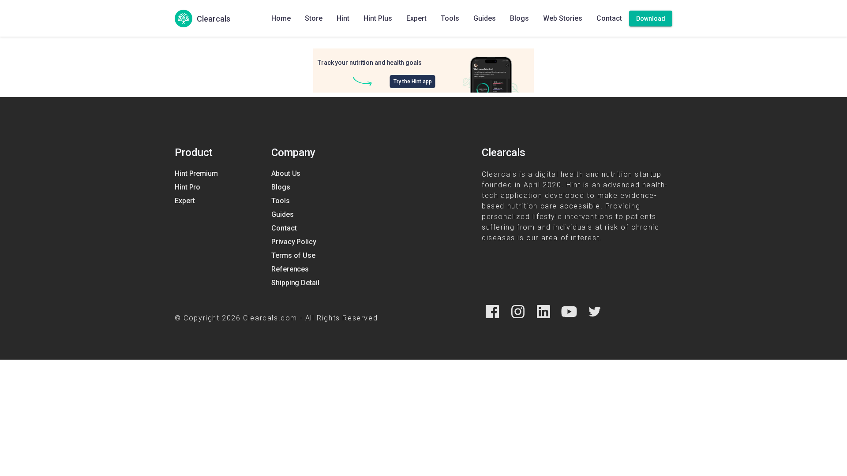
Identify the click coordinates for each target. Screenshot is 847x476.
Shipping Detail (295, 283)
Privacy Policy (293, 242)
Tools (450, 18)
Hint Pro (187, 187)
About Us (285, 173)
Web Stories (562, 18)
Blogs (519, 18)
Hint (343, 18)
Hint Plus (378, 18)
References (290, 269)
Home (281, 18)
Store (313, 18)
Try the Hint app (413, 81)
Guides (484, 18)
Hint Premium (196, 173)
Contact (609, 18)
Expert (416, 18)
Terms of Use (293, 255)
